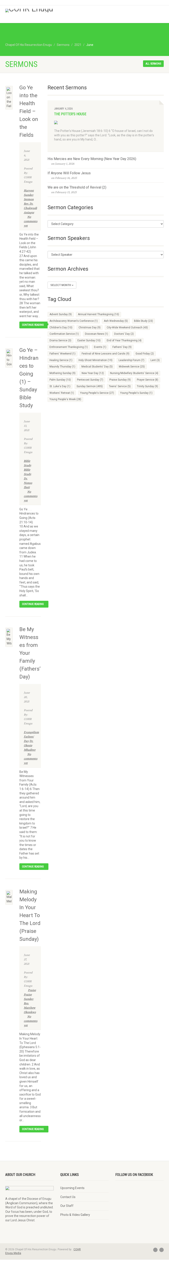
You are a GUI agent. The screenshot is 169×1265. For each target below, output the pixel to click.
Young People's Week (65, 399)
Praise (32, 990)
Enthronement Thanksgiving (69, 347)
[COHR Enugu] (43, 10)
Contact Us (67, 1197)
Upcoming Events (72, 1188)
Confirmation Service (64, 333)
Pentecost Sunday (90, 379)
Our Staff (66, 1205)
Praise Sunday (120, 379)
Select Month (61, 285)
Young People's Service (97, 392)
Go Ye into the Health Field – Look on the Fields (28, 111)
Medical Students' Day (97, 366)
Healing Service (61, 360)
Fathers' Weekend (62, 353)
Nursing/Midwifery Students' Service (134, 373)
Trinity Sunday (147, 386)
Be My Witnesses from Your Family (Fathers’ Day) (29, 653)
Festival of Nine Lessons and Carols (105, 353)
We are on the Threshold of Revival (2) (77, 187)
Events (100, 347)
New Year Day (93, 373)
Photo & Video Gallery (75, 1214)
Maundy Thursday (62, 366)
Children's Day (61, 327)
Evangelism (31, 732)
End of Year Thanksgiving (124, 340)
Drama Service (60, 340)
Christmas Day (90, 327)
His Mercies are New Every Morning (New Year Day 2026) (92, 159)
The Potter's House (70, 114)
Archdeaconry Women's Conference (74, 320)
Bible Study (143, 320)
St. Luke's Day (60, 386)
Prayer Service (147, 379)
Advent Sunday (61, 314)
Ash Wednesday (116, 320)
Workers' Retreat (62, 392)
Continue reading (33, 324)
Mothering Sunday (62, 373)
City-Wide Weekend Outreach (127, 327)
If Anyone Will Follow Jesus (69, 173)
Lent (155, 360)
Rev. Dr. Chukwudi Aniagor (30, 208)
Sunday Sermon (90, 386)
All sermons (153, 63)
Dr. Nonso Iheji (28, 483)
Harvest (29, 190)
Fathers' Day (122, 347)
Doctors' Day (124, 333)
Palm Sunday (60, 379)
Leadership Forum (131, 360)
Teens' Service (120, 386)
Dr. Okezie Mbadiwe (29, 745)
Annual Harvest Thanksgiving (98, 314)
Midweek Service (132, 366)
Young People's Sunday (136, 392)
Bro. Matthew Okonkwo (30, 1008)
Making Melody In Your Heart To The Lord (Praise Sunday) (29, 915)
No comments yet (30, 221)
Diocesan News (96, 333)
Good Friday (145, 353)
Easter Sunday (89, 340)
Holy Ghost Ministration (95, 360)
